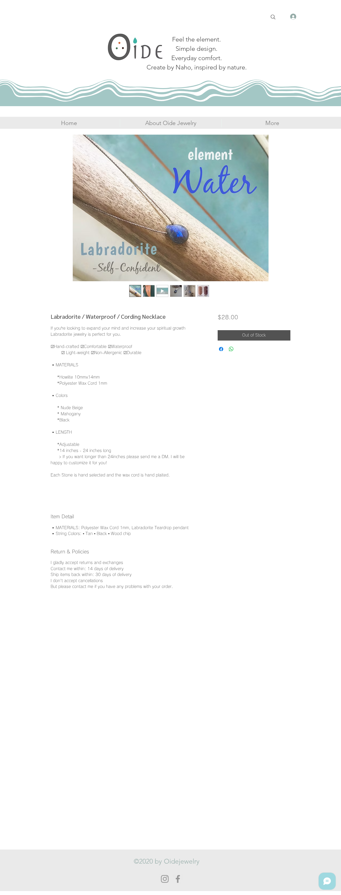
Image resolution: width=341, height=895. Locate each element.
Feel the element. (196, 39)
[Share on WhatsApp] (231, 349)
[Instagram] (165, 879)
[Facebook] (178, 879)
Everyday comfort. (196, 58)
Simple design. (196, 48)
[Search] (273, 17)
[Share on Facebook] (221, 349)
